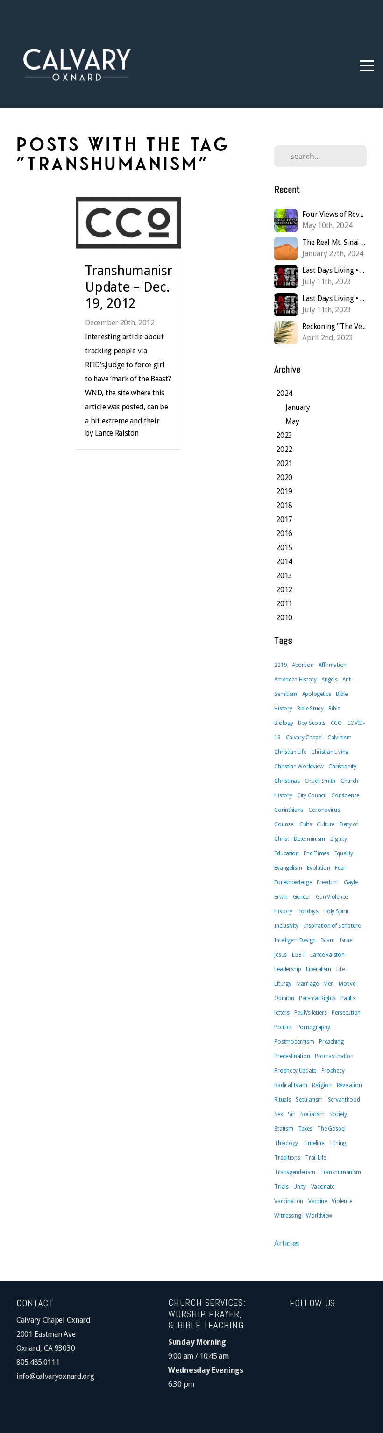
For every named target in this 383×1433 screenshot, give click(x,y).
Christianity (342, 766)
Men (328, 984)
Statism (283, 1128)
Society (338, 1114)
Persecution (346, 1013)
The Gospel (331, 1128)
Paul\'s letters (310, 1013)
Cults (305, 824)
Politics (283, 1027)
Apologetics (316, 694)
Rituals (282, 1099)
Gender (302, 897)
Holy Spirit (335, 911)
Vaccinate (322, 1186)
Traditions (287, 1157)
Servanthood (344, 1099)
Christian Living (329, 752)
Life (340, 969)
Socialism (312, 1114)
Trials (281, 1186)
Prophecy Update (295, 1071)
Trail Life (315, 1157)
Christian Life (290, 752)
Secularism (309, 1099)
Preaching (331, 1042)
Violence (342, 1201)
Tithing (337, 1143)
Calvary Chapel (304, 737)
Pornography (313, 1027)
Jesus (280, 955)
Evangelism (288, 868)
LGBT (298, 955)
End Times (316, 853)
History (283, 911)
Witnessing (287, 1215)
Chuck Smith (320, 781)
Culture (325, 824)
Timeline (313, 1143)
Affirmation (333, 665)
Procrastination (334, 1056)
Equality (344, 853)
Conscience (345, 795)
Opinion (284, 998)
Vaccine (317, 1201)
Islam (328, 940)
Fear (340, 868)
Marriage (307, 984)
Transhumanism (340, 1172)
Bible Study (310, 708)
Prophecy (333, 1071)
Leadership (287, 969)
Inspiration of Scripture (332, 926)
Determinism (309, 839)
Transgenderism (294, 1172)
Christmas (286, 781)
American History (295, 679)
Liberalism (318, 969)
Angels (329, 679)
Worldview (319, 1215)
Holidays (308, 911)
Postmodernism (294, 1042)
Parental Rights (317, 998)
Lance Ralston (327, 955)
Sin (291, 1114)
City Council (311, 795)
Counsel (284, 824)
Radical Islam (290, 1085)
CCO (336, 723)
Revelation (349, 1085)
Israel (346, 940)
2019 (280, 665)
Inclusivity (286, 926)
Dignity (338, 839)
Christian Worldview (298, 766)
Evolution (318, 868)
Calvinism (339, 737)
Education (286, 853)
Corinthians (288, 810)
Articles (286, 1243)
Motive (347, 984)
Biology (283, 723)
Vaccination (288, 1201)
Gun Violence (332, 897)
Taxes (305, 1128)
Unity (299, 1186)
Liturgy (282, 984)
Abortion (303, 665)
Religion (322, 1085)
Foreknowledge (293, 882)
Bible (334, 708)
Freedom (328, 882)
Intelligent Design (295, 940)
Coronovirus (324, 810)
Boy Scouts (312, 723)
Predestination (292, 1056)
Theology (286, 1143)
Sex (278, 1114)
